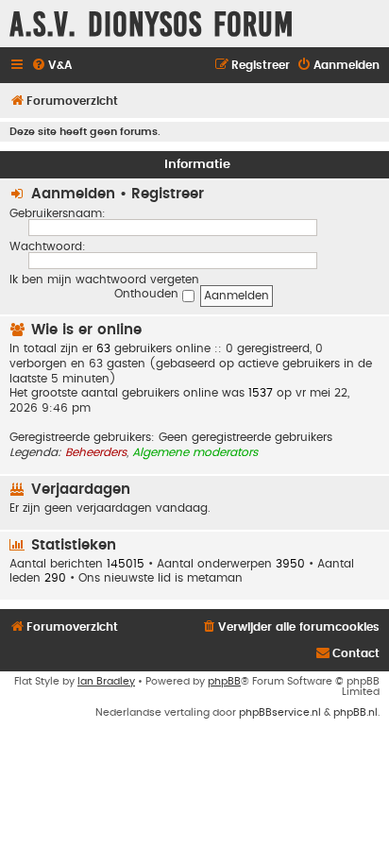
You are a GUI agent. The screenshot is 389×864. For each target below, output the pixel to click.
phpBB (224, 681)
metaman (215, 578)
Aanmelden (73, 194)
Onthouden (148, 293)
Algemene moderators (195, 452)
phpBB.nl (355, 712)
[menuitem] (51, 65)
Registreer (167, 194)
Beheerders (96, 452)
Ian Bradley (106, 681)
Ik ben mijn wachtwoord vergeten (104, 279)
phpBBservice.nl (280, 712)
